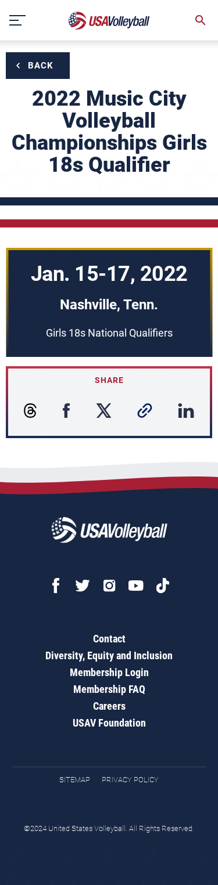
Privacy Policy (130, 779)
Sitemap (74, 779)
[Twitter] (82, 585)
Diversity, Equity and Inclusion (109, 655)
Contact (109, 639)
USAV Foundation (109, 723)
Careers (109, 706)
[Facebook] (55, 585)
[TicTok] (162, 585)
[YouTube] (136, 585)
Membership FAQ (109, 689)
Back (40, 65)
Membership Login (109, 672)
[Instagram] (109, 585)
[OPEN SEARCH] (200, 20)
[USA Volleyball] (109, 21)
